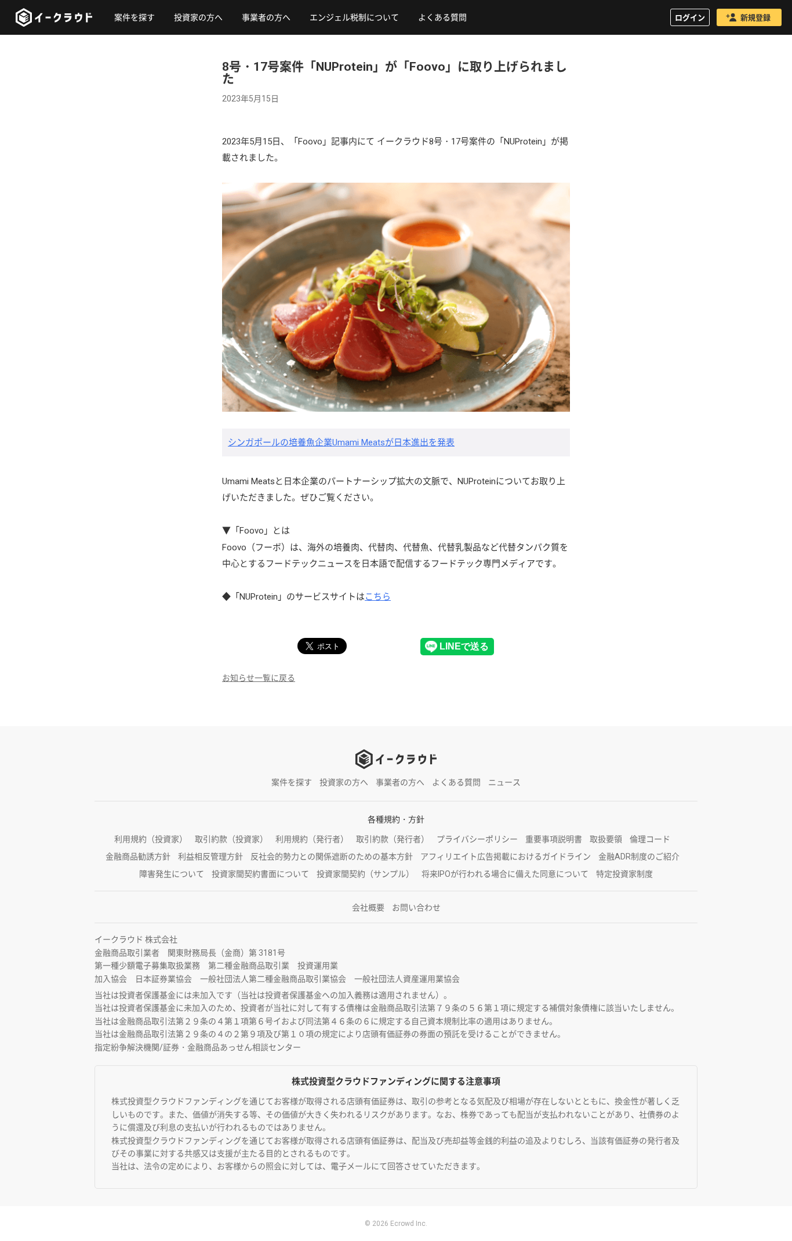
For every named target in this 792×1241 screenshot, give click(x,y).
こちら (378, 597)
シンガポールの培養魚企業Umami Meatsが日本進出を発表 (341, 442)
